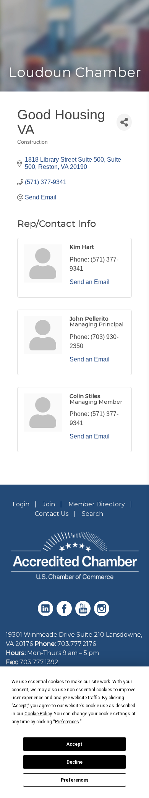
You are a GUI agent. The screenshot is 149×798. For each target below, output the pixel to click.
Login (21, 504)
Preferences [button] (67, 721)
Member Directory (96, 504)
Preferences (75, 780)
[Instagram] (102, 614)
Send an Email (90, 282)
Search (92, 513)
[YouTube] (83, 614)
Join (49, 504)
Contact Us (51, 513)
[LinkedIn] (46, 614)
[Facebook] (65, 614)
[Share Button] (124, 122)
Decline (74, 762)
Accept (74, 744)
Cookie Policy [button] (38, 713)
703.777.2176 (76, 643)
